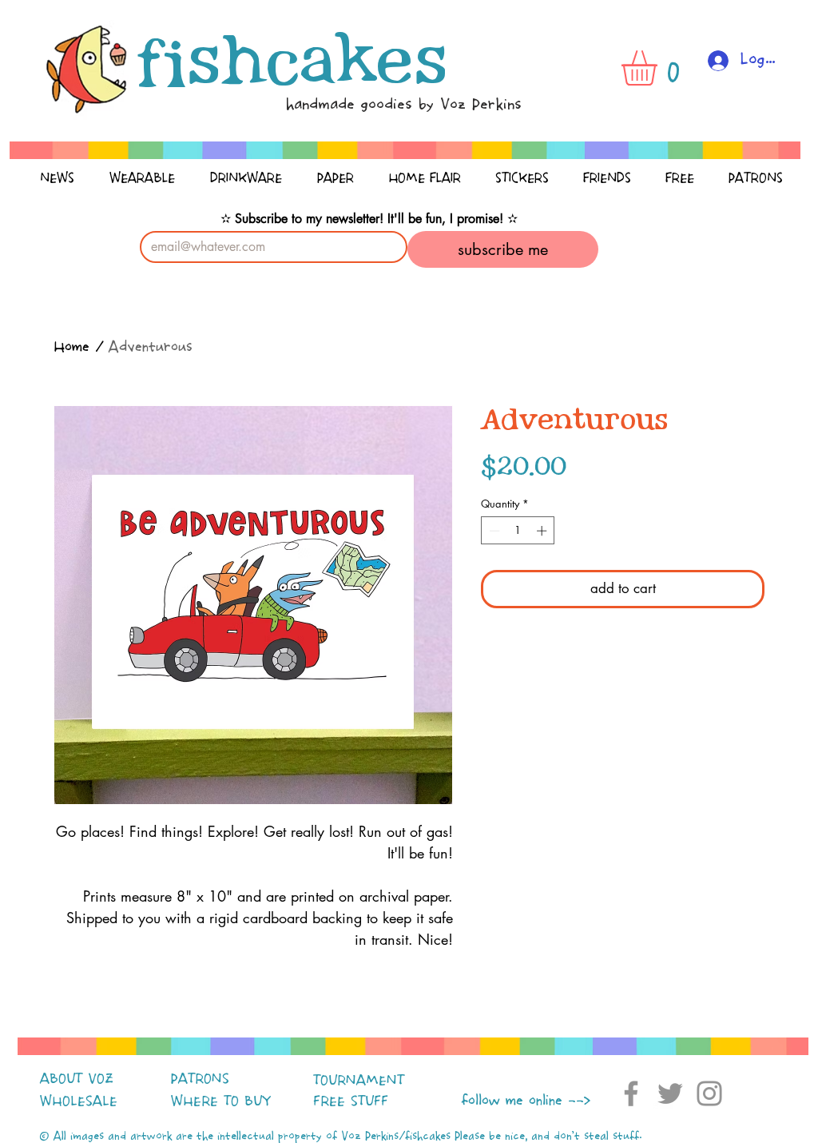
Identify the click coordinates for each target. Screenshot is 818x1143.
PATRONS (200, 1079)
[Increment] (543, 530)
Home (71, 347)
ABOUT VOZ (76, 1079)
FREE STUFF (350, 1101)
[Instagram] (709, 1093)
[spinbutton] (518, 530)
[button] (659, 68)
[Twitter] (670, 1093)
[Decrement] (492, 530)
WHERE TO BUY (221, 1101)
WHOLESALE (78, 1101)
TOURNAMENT (358, 1081)
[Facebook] (631, 1093)
